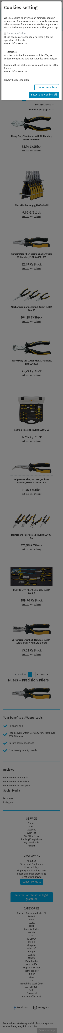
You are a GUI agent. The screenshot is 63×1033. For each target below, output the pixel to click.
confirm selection (47, 87)
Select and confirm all (44, 94)
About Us (24, 80)
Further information (14, 43)
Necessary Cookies (16, 33)
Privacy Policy (11, 80)
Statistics (12, 52)
